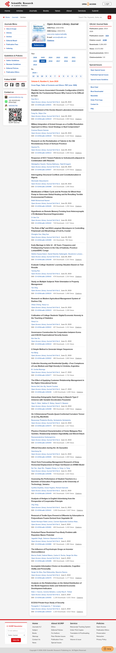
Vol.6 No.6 (56, 102)
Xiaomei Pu (35, 147)
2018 (50, 61)
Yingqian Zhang (50, 468)
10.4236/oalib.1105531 (43, 105)
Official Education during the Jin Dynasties (49, 448)
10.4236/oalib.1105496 (43, 474)
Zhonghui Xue (36, 234)
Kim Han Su (35, 338)
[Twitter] (6, 84)
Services (82, 11)
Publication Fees (12, 44)
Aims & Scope (11, 29)
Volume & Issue (75, 639)
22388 (105, 40)
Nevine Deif (35, 386)
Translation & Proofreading (79, 633)
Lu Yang (60, 468)
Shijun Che (42, 113)
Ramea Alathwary (53, 164)
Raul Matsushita (49, 572)
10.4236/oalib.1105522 (43, 327)
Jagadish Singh (36, 538)
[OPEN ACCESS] (89, 4)
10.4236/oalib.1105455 (43, 597)
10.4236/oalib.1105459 (43, 443)
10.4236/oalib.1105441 (43, 510)
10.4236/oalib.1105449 (43, 493)
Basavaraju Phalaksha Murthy (42, 420)
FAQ (92, 109)
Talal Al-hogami (65, 164)
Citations (50, 40)
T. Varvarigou (56, 606)
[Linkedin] (17, 84)
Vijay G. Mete (36, 403)
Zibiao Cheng (36, 304)
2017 (58, 61)
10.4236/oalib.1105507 (43, 170)
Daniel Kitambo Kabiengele (57, 254)
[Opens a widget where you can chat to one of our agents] (107, 649)
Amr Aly (43, 386)
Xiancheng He (36, 451)
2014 (35, 65)
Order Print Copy (97, 100)
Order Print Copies (76, 630)
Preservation (101, 633)
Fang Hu (34, 113)
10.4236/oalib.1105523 (43, 310)
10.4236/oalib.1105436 (43, 392)
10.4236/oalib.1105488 (43, 186)
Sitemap (35, 636)
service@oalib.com (59, 37)
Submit (95, 11)
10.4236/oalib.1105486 (43, 561)
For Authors (55, 633)
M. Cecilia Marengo (38, 369)
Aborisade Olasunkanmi (39, 181)
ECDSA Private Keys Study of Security (47, 603)
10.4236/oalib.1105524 (43, 293)
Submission (39, 45)
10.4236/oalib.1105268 (43, 259)
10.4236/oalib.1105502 (43, 358)
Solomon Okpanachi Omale (53, 538)
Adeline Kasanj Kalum (39, 254)
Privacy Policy (101, 639)
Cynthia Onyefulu (37, 488)
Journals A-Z (36, 627)
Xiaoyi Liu (45, 304)
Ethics (53, 627)
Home (7, 11)
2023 (58, 57)
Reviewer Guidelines (13, 64)
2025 (43, 57)
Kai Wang (34, 352)
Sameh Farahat (52, 386)
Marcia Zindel (36, 555)
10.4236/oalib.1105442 (43, 223)
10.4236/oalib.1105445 (43, 206)
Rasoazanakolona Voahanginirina (43, 437)
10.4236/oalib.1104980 (43, 544)
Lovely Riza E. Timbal (64, 592)
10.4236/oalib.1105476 (43, 578)
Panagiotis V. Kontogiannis (40, 606)
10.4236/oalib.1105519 (43, 119)
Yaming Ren (35, 271)
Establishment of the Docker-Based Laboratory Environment (57, 110)
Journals (33, 11)
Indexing (9, 48)
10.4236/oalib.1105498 (43, 409)
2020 (35, 61)
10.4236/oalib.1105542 (43, 276)
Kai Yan (34, 468)
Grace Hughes (50, 488)
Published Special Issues (99, 75)
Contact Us (94, 104)
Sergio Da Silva (71, 555)
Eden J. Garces (36, 592)
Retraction (100, 636)
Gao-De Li (35, 99)
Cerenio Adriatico (49, 592)
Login (106, 4)
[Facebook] (11, 84)
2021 (73, 57)
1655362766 (13, 105)
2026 (35, 57)
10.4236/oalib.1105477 (43, 375)
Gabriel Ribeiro (47, 555)
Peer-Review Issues (58, 636)
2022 (66, 57)
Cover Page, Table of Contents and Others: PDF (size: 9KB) (54, 85)
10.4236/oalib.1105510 (43, 344)
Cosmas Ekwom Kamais (40, 130)
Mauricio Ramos (61, 572)
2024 (50, 57)
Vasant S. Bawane (61, 403)
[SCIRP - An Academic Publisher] (19, 4)
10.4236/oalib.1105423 (43, 612)
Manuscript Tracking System (80, 627)
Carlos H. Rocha (59, 555)
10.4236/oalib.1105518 (43, 136)
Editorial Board (11, 40)
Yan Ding (34, 288)
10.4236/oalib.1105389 (43, 240)
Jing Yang (34, 505)
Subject (35, 630)
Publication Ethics (12, 72)
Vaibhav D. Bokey (48, 403)
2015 (73, 61)
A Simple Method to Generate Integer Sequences (52, 349)
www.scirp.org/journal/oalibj (57, 34)
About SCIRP (57, 623)
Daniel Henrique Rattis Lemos (42, 521)
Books (46, 11)
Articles (19, 11)
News (57, 11)
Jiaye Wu (41, 468)
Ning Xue (45, 234)
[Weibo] (23, 84)
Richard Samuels (62, 488)
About (69, 11)
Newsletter (94, 96)
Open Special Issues (98, 70)
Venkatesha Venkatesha (62, 420)
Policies (100, 623)
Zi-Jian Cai (35, 217)
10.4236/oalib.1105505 (43, 457)
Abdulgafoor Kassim (38, 164)
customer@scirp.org (15, 97)
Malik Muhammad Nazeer (40, 200)
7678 (107, 36)
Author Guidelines (12, 60)
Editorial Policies (12, 68)
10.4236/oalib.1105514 (43, 153)
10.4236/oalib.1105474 (43, 426)
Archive (9, 36)
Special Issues (56, 643)
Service (73, 623)
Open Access (101, 627)
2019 (43, 61)
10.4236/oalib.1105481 (43, 527)
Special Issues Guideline (99, 79)
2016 (66, 61)
